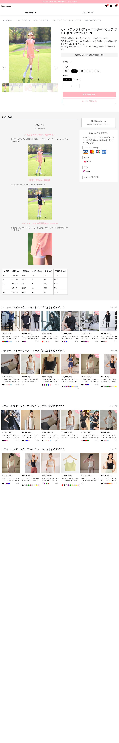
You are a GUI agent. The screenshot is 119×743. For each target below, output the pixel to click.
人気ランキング (88, 12)
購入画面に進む (89, 94)
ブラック (67, 79)
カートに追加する (89, 101)
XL (98, 71)
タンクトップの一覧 (41, 20)
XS (66, 71)
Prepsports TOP (7, 20)
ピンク (76, 79)
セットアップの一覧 (23, 20)
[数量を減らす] (66, 86)
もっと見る (113, 307)
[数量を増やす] (76, 86)
